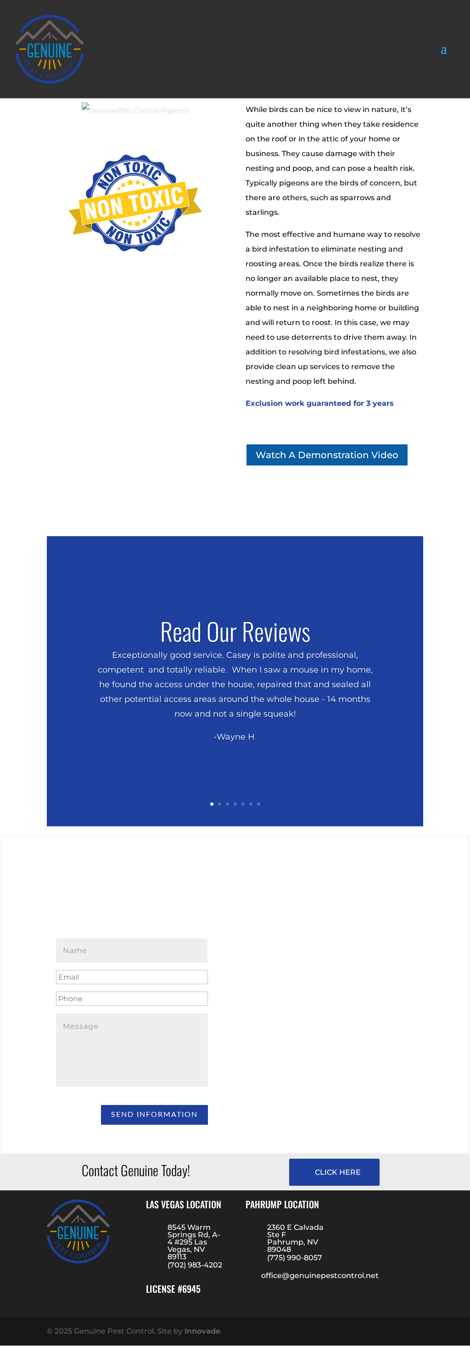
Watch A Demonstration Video (327, 454)
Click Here (338, 1172)
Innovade (202, 1331)
